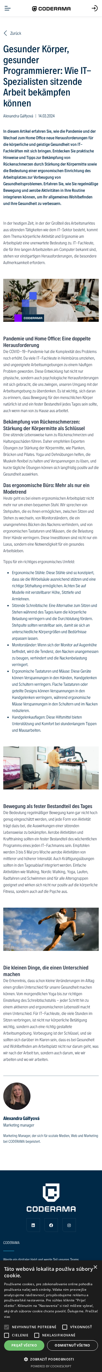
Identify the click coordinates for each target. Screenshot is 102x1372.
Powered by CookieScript (51, 1366)
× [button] (95, 1267)
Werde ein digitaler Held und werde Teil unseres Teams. (41, 1259)
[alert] (51, 1316)
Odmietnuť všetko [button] (72, 1345)
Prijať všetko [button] (24, 1345)
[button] (6, 1327)
